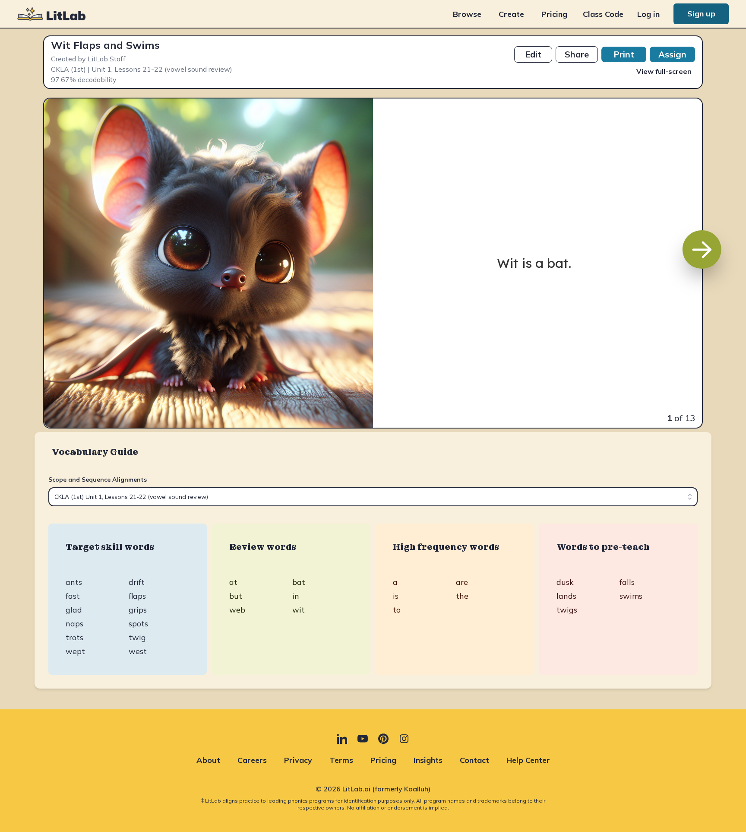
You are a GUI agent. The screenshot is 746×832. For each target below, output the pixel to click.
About (208, 760)
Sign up (701, 14)
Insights (428, 760)
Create (511, 14)
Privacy (298, 760)
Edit (533, 54)
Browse (467, 14)
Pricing (554, 14)
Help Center (528, 760)
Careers (252, 760)
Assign (672, 54)
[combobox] (373, 496)
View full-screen (664, 71)
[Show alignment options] (690, 496)
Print (623, 54)
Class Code (603, 14)
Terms (341, 760)
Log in (648, 14)
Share (577, 54)
